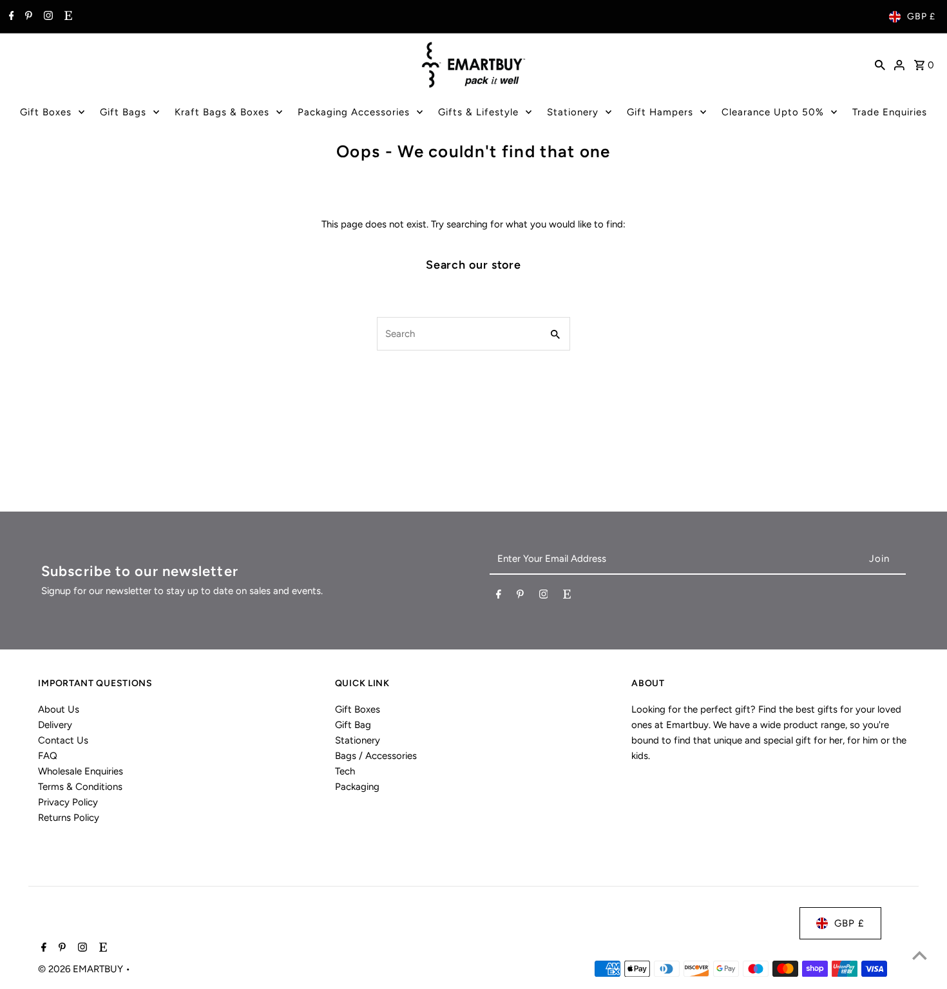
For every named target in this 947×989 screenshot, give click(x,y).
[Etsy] (66, 17)
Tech (345, 771)
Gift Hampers (660, 112)
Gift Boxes (46, 112)
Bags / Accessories (376, 756)
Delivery (55, 725)
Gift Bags (123, 112)
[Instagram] (47, 17)
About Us (58, 709)
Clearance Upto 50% (773, 112)
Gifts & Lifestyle (478, 112)
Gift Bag (353, 725)
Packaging (357, 786)
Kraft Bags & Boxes (222, 112)
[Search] (880, 64)
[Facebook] (10, 17)
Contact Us (63, 740)
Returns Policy (68, 817)
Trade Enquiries (889, 112)
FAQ (47, 756)
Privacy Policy (68, 802)
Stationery (572, 112)
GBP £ (921, 16)
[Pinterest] (27, 17)
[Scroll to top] (919, 955)
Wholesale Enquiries (80, 771)
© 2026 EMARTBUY (82, 969)
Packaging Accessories (354, 112)
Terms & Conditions (80, 786)
